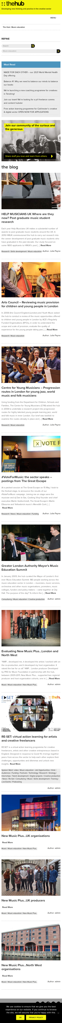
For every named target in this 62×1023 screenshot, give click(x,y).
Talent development (20, 776)
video (16, 770)
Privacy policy (36, 1017)
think (53, 770)
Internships (6, 776)
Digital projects (36, 776)
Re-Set (11, 779)
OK (20, 1017)
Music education (35, 251)
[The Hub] (13, 4)
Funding (35, 514)
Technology (33, 773)
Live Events (6, 782)
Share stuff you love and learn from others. (26, 156)
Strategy (52, 773)
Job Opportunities (42, 770)
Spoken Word (7, 770)
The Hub (6, 27)
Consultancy (7, 599)
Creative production (36, 599)
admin (57, 599)
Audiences (6, 773)
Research (5, 251)
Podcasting (17, 782)
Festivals (23, 773)
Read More (46, 245)
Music (4, 685)
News (13, 514)
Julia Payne (55, 251)
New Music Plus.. (30, 685)
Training (54, 779)
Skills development (19, 251)
